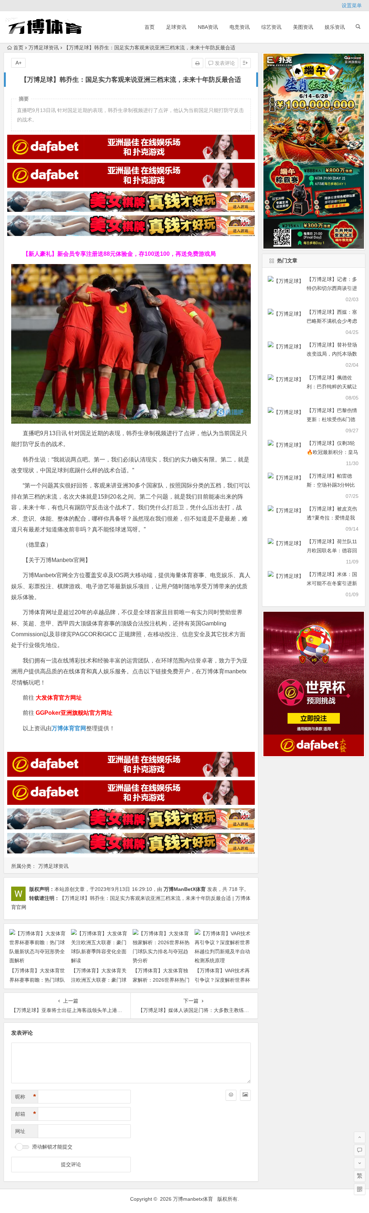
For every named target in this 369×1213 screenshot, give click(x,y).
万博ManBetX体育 (185, 889)
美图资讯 (303, 27)
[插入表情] (231, 1095)
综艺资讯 (271, 27)
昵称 (25, 1097)
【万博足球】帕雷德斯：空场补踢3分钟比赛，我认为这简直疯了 (332, 485)
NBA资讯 (208, 27)
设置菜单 (352, 5)
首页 (150, 27)
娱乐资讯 (335, 27)
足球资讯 (176, 27)
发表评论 (224, 63)
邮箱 (25, 1114)
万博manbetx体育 (193, 1199)
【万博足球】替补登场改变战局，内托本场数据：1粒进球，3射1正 (332, 354)
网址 (20, 1131)
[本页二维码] (359, 1189)
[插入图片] (245, 1095)
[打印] (197, 63)
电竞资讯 (240, 27)
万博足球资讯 (43, 47)
